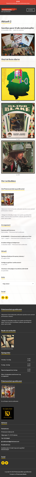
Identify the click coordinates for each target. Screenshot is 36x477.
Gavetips (15, 30)
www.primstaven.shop (24, 3)
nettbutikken (11, 181)
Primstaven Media (21, 474)
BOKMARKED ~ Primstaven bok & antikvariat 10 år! (16, 236)
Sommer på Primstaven (8, 230)
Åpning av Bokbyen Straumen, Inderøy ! (12, 256)
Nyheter (21, 30)
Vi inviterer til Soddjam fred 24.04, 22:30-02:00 (14, 268)
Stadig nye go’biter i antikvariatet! (11, 262)
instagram (19, 1)
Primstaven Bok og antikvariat (22, 471)
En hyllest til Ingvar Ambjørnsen (10, 242)
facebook (17, 1)
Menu (31, 10)
